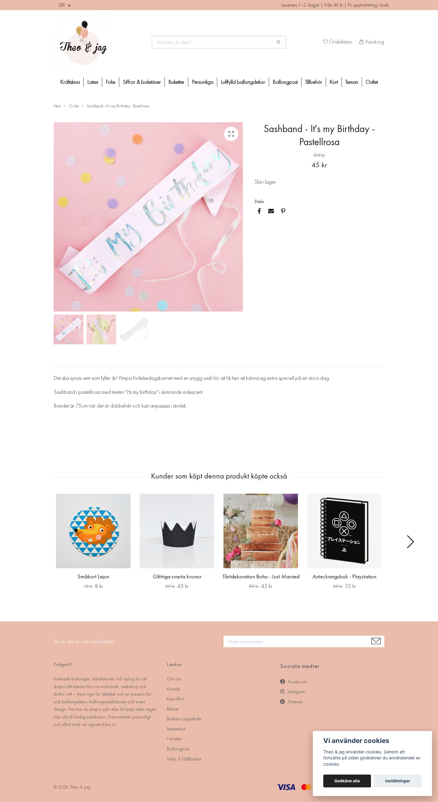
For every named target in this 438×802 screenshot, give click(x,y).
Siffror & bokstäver (142, 82)
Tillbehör (313, 82)
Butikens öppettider (184, 719)
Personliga (202, 82)
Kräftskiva (70, 82)
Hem (57, 106)
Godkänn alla (347, 780)
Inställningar (397, 780)
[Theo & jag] (99, 42)
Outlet (372, 82)
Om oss (174, 679)
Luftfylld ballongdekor (243, 82)
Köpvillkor (175, 699)
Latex (92, 82)
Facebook (297, 682)
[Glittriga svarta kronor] (177, 531)
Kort (334, 82)
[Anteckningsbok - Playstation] (344, 531)
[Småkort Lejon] (93, 531)
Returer (173, 709)
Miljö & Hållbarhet (184, 759)
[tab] (61, 361)
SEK (62, 5)
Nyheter (174, 739)
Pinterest (294, 702)
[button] (410, 541)
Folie (110, 82)
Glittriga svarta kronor (177, 576)
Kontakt (173, 689)
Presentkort (176, 729)
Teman (351, 82)
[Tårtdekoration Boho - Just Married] (260, 531)
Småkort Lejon (93, 576)
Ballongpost (285, 82)
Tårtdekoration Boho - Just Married (260, 576)
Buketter (176, 82)
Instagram (295, 691)
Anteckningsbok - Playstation (344, 576)
